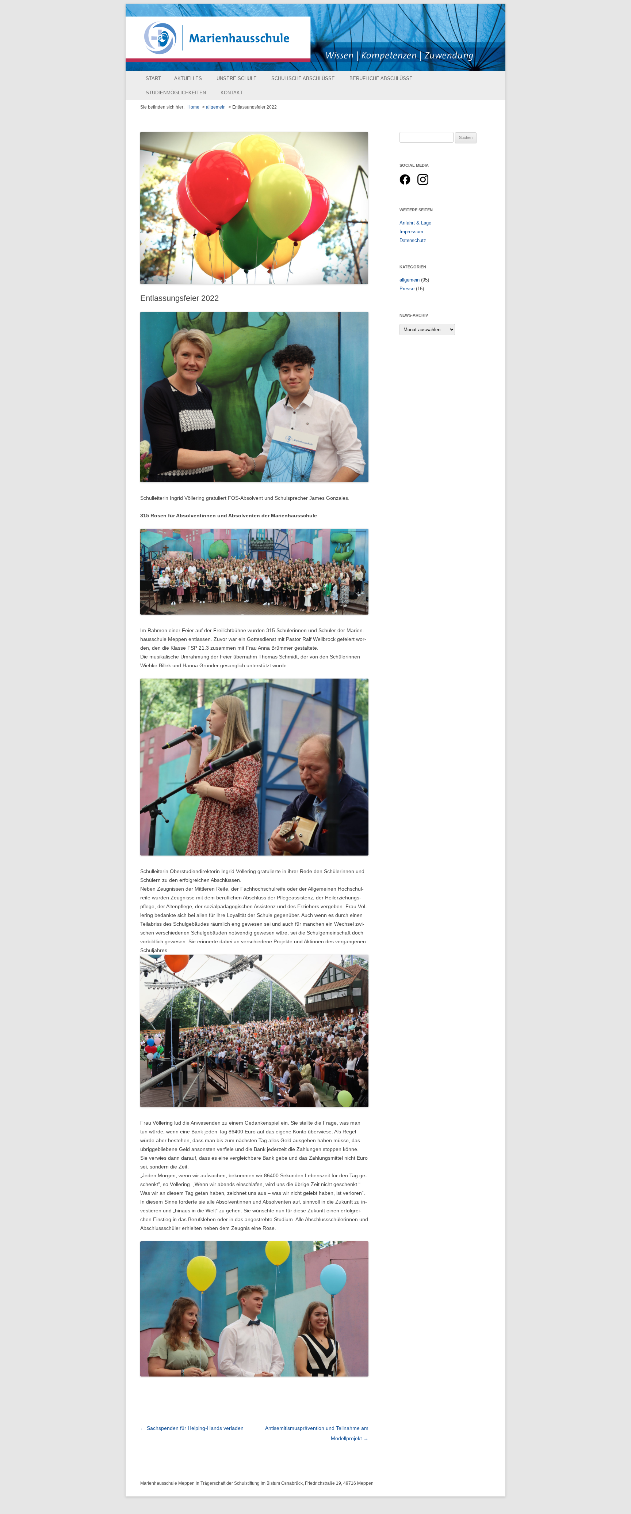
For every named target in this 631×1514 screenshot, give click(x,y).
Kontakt (232, 92)
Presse (406, 288)
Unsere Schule (237, 78)
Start (153, 78)
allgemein (216, 107)
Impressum (411, 231)
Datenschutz (412, 240)
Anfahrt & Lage (415, 223)
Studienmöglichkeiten (176, 92)
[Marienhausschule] (315, 37)
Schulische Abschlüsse (303, 78)
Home (193, 107)
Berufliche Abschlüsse (381, 78)
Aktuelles (188, 78)
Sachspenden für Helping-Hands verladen (192, 1428)
